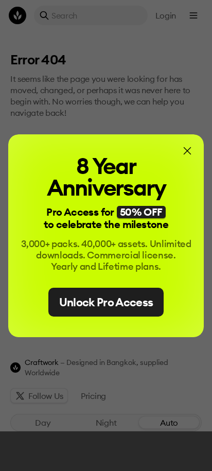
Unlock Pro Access (106, 302)
